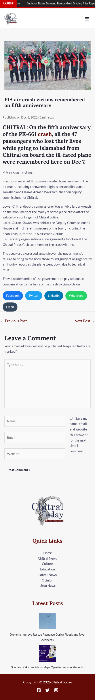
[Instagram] (56, 690)
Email (10, 307)
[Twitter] (47, 690)
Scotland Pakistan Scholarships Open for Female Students (47, 667)
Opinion (47, 580)
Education (47, 569)
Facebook (12, 295)
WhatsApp (76, 295)
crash (45, 134)
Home (47, 553)
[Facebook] (38, 690)
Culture (47, 564)
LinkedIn (54, 295)
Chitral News (47, 558)
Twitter (34, 295)
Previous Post (13, 321)
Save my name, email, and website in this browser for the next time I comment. (80, 434)
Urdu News (48, 585)
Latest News (47, 575)
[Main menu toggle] (87, 18)
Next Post (84, 321)
